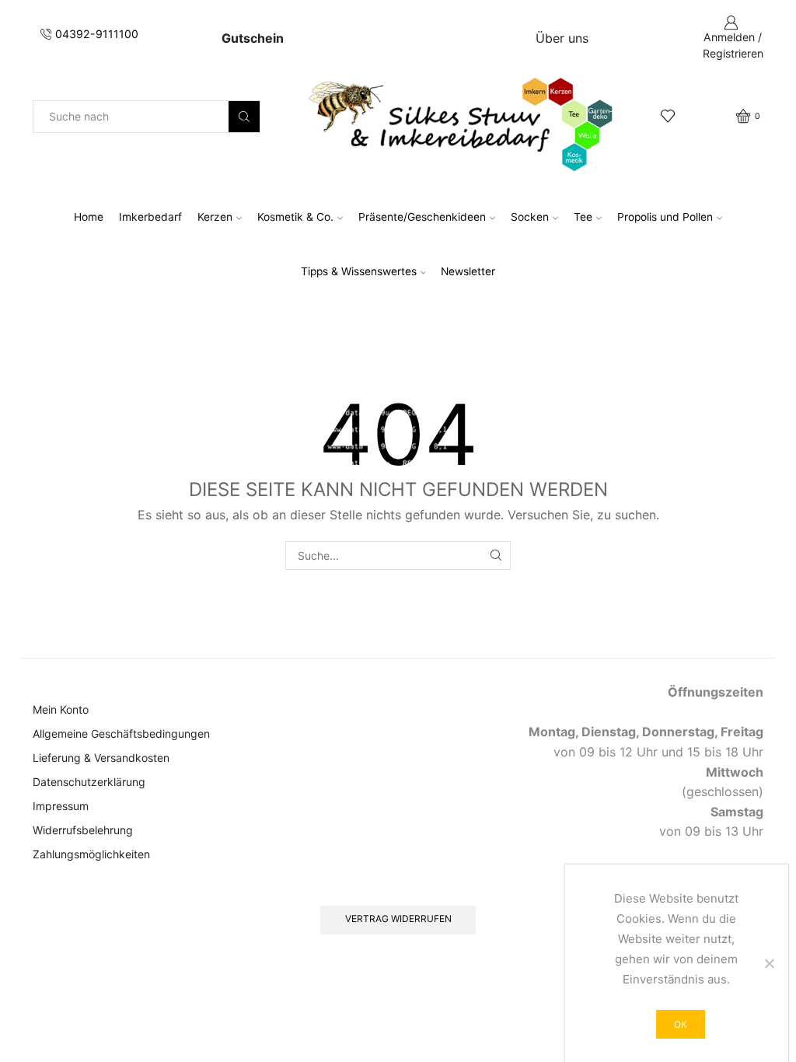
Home (88, 217)
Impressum (61, 805)
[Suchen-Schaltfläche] (244, 116)
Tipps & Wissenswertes (359, 271)
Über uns (562, 38)
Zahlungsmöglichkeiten (91, 854)
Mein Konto (61, 709)
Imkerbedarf (150, 217)
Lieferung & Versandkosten (101, 757)
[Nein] (769, 963)
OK (680, 1024)
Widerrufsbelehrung (83, 830)
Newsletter (468, 271)
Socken (530, 217)
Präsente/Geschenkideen (422, 217)
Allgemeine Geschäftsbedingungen (121, 733)
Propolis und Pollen (665, 217)
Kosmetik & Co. (295, 217)
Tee (583, 217)
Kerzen (214, 217)
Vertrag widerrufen (398, 918)
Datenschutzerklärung (89, 781)
